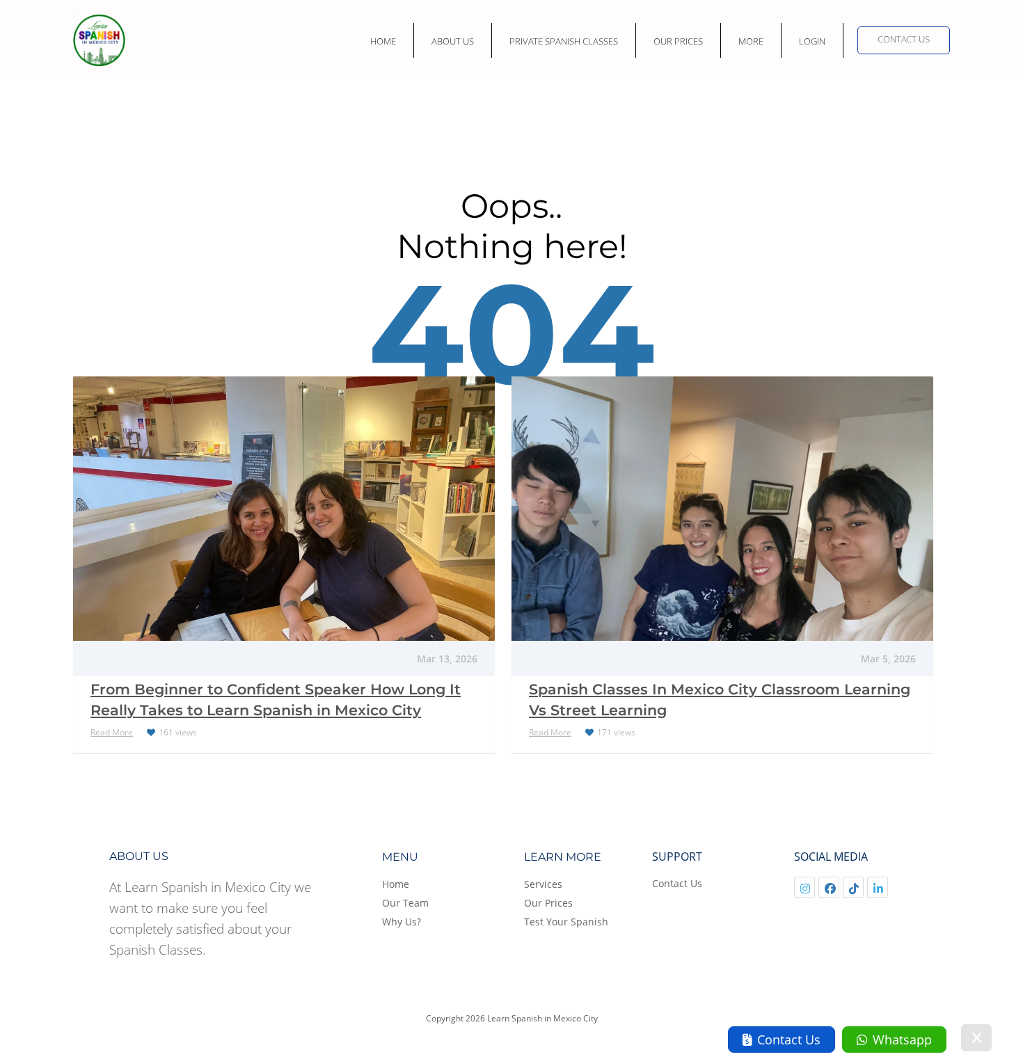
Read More (111, 732)
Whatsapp (902, 1039)
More (750, 41)
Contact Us (904, 39)
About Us (452, 41)
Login (812, 41)
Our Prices (678, 41)
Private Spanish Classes (563, 41)
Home (383, 41)
